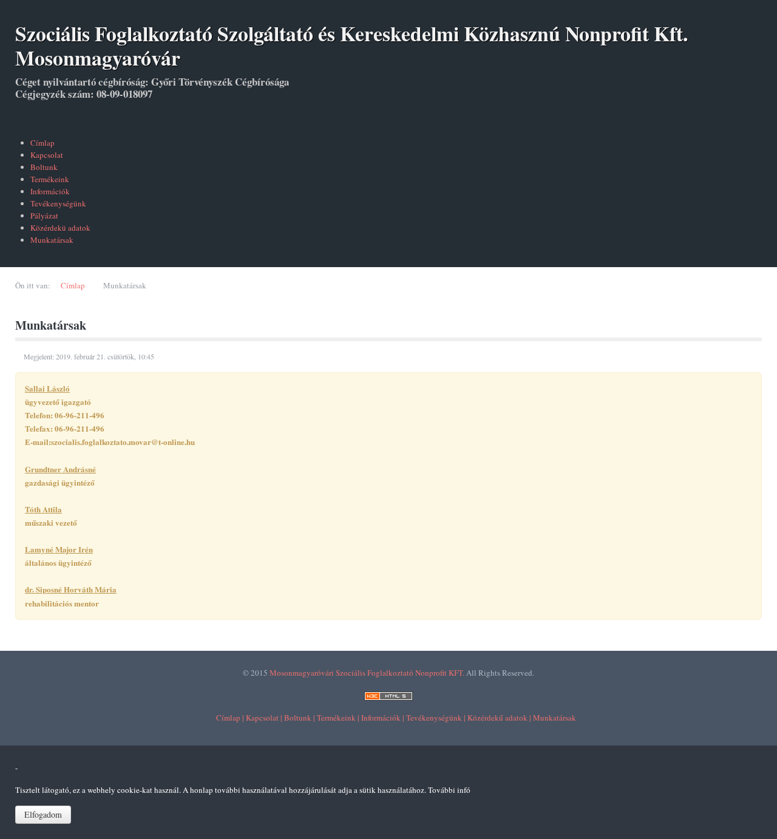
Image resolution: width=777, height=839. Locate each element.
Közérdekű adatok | (499, 717)
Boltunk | (299, 717)
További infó (449, 789)
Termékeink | (338, 717)
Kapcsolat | (264, 717)
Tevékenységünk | (436, 717)
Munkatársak (554, 717)
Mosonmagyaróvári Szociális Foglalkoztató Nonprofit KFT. (367, 672)
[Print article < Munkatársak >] (759, 357)
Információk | (382, 717)
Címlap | (230, 717)
